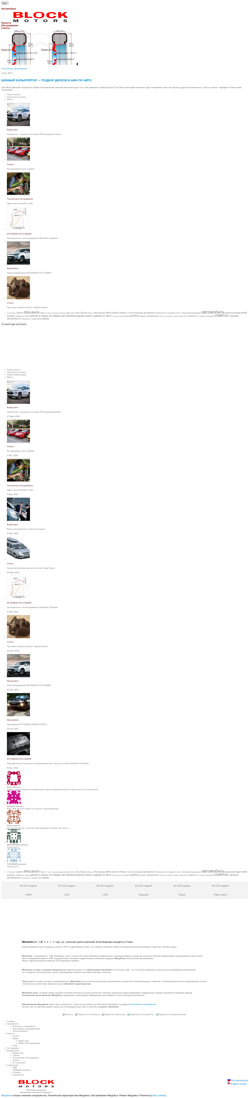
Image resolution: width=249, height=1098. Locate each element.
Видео (16, 1038)
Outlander (143, 890)
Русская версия (239, 1080)
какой (120, 316)
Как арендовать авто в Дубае (20, 169)
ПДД (15, 1067)
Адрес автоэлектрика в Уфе (20, 203)
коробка (126, 316)
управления (37, 319)
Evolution (12, 313)
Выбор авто (12, 130)
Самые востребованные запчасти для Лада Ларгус (31, 568)
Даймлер (62, 313)
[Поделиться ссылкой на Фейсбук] (87, 1014)
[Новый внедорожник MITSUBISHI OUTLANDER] (18, 264)
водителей (241, 312)
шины (45, 318)
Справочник (18, 1075)
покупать (183, 316)
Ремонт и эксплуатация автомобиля (137, 313)
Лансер (83, 313)
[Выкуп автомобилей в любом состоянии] (18, 520)
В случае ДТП (19, 1062)
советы (221, 315)
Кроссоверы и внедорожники (26, 1029)
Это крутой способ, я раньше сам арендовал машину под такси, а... (39, 828)
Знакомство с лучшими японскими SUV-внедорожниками (34, 134)
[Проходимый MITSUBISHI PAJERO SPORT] (18, 715)
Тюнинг (16, 1060)
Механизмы (100, 313)
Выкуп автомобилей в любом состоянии (26, 529)
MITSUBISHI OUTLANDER (19, 234)
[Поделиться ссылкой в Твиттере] (68, 1014)
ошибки (176, 316)
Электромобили (20, 1031)
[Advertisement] (87, 346)
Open (4, 3)
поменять (192, 316)
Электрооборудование (191, 313)
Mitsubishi (31, 312)
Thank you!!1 (13, 847)
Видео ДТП (23, 1041)
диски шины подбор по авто (94, 315)
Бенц (49, 313)
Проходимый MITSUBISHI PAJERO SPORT (27, 724)
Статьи (10, 303)
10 (8, 313)
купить (134, 315)
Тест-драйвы (13, 1048)
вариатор (229, 313)
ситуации (210, 316)
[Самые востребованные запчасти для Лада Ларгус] (18, 559)
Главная (11, 1021)
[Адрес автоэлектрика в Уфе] (18, 194)
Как (78, 313)
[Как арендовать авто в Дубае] (18, 160)
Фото (15, 1045)
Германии (55, 313)
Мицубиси (6, 1095)
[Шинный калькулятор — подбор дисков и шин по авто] (39, 64)
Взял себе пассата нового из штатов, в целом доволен (33, 808)
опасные (162, 316)
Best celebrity (159, 1095)
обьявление (153, 316)
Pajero (42, 313)
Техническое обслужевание (143, 1004)
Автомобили (12, 268)
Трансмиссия (161, 313)
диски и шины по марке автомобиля (54, 315)
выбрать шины (14, 316)
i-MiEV (28, 890)
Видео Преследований (29, 1043)
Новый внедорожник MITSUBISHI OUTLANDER (29, 273)
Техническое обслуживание (14, 68)
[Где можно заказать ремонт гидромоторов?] (18, 298)
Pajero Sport (220, 890)
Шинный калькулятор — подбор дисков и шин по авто (46, 80)
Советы (10, 164)
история (115, 316)
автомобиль (213, 312)
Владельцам (13, 1050)
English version (238, 1084)
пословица (201, 316)
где (23, 316)
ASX (67, 890)
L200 (105, 890)
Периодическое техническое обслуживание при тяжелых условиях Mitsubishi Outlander (48, 763)
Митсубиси (112, 312)
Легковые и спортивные (24, 1026)
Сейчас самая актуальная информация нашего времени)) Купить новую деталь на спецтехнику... (53, 789)
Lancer (19, 312)
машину (142, 316)
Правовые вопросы (22, 1070)
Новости (11, 1033)
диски (27, 316)
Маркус (90, 313)
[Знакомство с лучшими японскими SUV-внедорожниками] (18, 125)
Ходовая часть (174, 313)
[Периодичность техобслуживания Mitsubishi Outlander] (18, 229)
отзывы (169, 316)
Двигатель (71, 313)
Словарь (17, 1072)
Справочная (12, 1065)
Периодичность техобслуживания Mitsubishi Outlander (32, 238)
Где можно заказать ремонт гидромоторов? (27, 307)
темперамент (26, 319)
